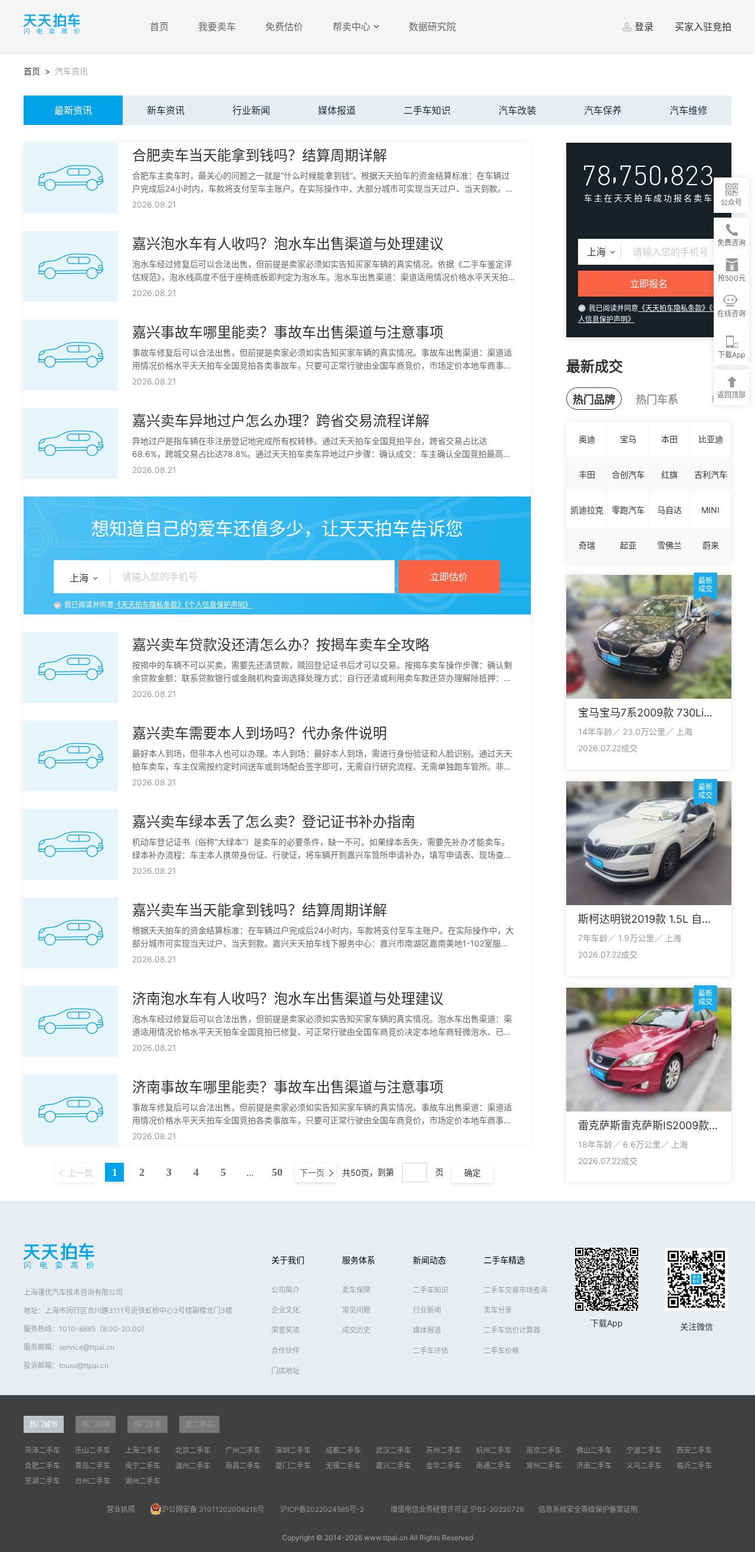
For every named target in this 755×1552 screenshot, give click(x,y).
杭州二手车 (493, 1450)
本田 (669, 439)
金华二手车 (443, 1465)
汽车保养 (603, 110)
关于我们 (287, 1260)
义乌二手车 (644, 1465)
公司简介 (285, 1289)
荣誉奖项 (285, 1330)
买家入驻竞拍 (703, 26)
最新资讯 (73, 110)
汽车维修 (688, 110)
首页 (159, 26)
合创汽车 (628, 474)
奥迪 (587, 439)
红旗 (669, 474)
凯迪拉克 (586, 510)
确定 (472, 1173)
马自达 (669, 510)
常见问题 (356, 1310)
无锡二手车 (343, 1465)
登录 (644, 26)
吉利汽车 (710, 474)
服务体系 (358, 1260)
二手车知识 (427, 110)
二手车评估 (430, 1350)
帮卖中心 (353, 26)
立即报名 (649, 284)
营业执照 (121, 1509)
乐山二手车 (92, 1450)
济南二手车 (594, 1465)
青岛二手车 (92, 1465)
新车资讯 (166, 110)
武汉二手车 (393, 1450)
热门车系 (657, 399)
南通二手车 (493, 1465)
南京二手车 (544, 1450)
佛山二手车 (594, 1450)
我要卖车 (217, 26)
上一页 (79, 1173)
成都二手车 (343, 1450)
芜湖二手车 (42, 1481)
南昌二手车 (243, 1465)
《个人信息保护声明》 (218, 604)
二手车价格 (501, 1350)
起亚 (628, 545)
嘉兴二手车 (393, 1465)
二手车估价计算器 (512, 1330)
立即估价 (449, 577)
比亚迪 (710, 439)
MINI (710, 510)
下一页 (313, 1173)
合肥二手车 (42, 1465)
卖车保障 (356, 1289)
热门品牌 (594, 399)
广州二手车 (243, 1450)
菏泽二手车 (42, 1450)
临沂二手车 (694, 1465)
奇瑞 (587, 545)
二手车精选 (504, 1260)
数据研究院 (432, 26)
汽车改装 (517, 110)
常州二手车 (544, 1465)
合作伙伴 (285, 1350)
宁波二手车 (644, 1450)
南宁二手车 (142, 1465)
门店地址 (285, 1370)
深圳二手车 (293, 1450)
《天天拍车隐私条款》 (149, 604)
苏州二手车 (443, 1450)
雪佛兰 (669, 545)
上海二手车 (142, 1450)
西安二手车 (694, 1450)
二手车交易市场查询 (515, 1289)
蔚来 (711, 545)
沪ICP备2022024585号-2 (322, 1509)
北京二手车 (193, 1450)
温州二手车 (193, 1465)
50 (277, 1172)
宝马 (628, 439)
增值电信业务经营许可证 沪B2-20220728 (457, 1509)
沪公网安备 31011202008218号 (213, 1509)
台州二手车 (92, 1481)
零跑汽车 (628, 510)
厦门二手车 (293, 1465)
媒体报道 (337, 110)
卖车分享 (498, 1310)
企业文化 (285, 1310)
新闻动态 (429, 1260)
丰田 (587, 474)
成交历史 (356, 1330)
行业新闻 (251, 110)
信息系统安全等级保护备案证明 (588, 1509)
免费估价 (284, 26)
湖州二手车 (142, 1481)
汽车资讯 (71, 71)
